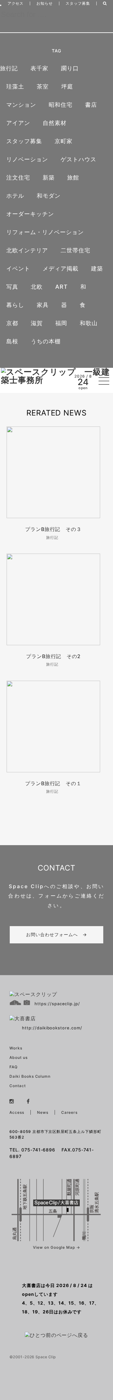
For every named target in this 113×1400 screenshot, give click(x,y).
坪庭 (67, 86)
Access (16, 1112)
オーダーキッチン (30, 214)
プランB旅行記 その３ (53, 529)
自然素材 (55, 123)
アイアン (18, 123)
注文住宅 (18, 177)
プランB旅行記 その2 (53, 656)
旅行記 (9, 68)
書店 (91, 104)
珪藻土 (15, 86)
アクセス (16, 3)
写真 (12, 286)
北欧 (37, 286)
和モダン (49, 195)
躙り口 (70, 68)
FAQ (13, 1067)
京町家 (64, 141)
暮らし (15, 305)
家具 (43, 305)
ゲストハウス (78, 159)
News (42, 1112)
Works (15, 1048)
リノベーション (27, 159)
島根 (12, 341)
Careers (69, 1112)
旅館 (73, 177)
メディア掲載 (60, 268)
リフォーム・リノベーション (44, 232)
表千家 (39, 68)
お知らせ (44, 3)
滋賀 (37, 323)
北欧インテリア (27, 250)
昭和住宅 (61, 104)
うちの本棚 (46, 341)
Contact (17, 1085)
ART (61, 286)
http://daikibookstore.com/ (52, 1027)
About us (18, 1057)
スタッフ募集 (78, 3)
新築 (49, 177)
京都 (12, 323)
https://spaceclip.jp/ (57, 1003)
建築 (97, 268)
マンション (21, 104)
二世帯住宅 (75, 250)
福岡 (61, 323)
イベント (18, 268)
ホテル (15, 195)
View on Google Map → (56, 1247)
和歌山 (89, 323)
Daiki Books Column (30, 1076)
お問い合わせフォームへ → (56, 934)
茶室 (43, 86)
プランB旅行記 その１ (53, 783)
